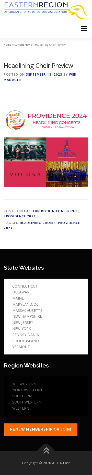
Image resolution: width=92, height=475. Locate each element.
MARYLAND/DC (25, 304)
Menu (83, 29)
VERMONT (21, 346)
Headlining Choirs (38, 223)
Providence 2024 (20, 216)
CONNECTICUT (25, 286)
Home (7, 44)
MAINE (18, 298)
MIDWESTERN (24, 384)
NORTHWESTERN (27, 389)
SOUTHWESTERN (26, 402)
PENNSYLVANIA (25, 334)
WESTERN (20, 408)
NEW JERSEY (22, 322)
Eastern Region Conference (51, 211)
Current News (23, 44)
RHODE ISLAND (25, 340)
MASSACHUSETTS (27, 310)
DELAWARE (21, 292)
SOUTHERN (22, 396)
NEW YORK (21, 328)
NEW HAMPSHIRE (27, 316)
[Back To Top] (46, 451)
